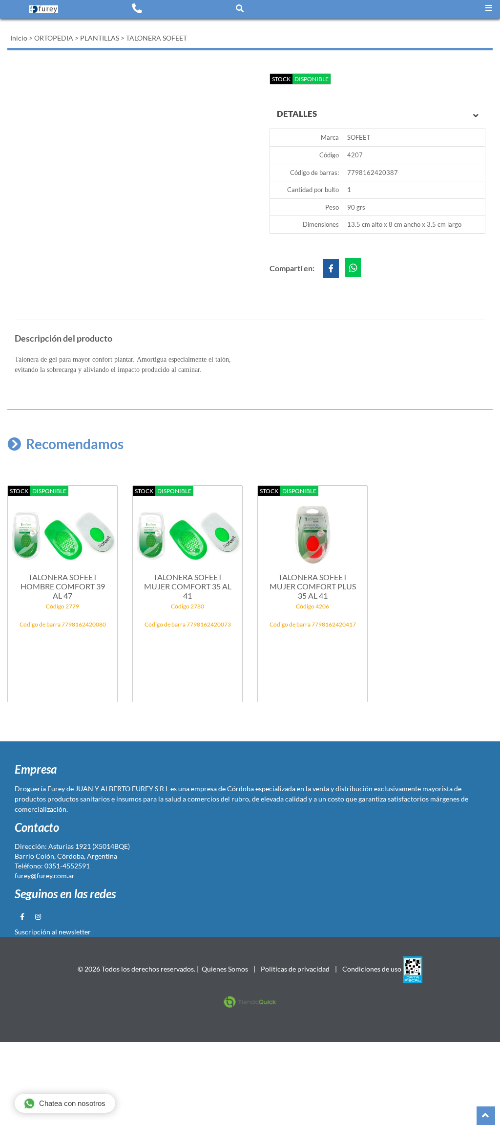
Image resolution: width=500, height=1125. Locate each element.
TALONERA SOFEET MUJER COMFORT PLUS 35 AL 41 (313, 586)
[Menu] (489, 8)
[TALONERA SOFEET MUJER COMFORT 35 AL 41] (187, 529)
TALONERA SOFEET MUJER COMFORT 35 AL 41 (187, 586)
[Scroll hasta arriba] (486, 1115)
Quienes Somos (225, 969)
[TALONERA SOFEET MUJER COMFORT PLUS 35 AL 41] (312, 529)
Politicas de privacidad (295, 969)
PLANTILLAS (99, 38)
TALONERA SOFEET (156, 38)
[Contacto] (137, 8)
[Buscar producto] (240, 8)
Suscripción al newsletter (53, 932)
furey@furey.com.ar (45, 875)
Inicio (18, 38)
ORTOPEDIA (53, 38)
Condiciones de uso (371, 969)
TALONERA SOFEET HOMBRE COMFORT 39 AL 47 (63, 586)
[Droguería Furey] (44, 9)
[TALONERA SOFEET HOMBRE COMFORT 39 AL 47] (62, 529)
